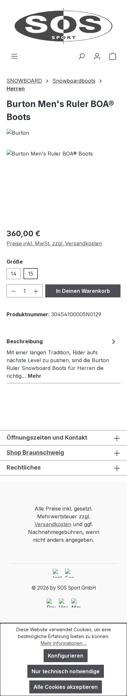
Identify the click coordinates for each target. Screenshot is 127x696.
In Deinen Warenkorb (83, 291)
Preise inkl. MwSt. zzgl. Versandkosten (54, 243)
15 (30, 273)
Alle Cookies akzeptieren (66, 687)
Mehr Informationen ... (64, 643)
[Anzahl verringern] (13, 290)
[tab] (62, 358)
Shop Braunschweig (35, 452)
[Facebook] (69, 573)
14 (14, 273)
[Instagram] (57, 573)
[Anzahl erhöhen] (36, 290)
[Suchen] (81, 55)
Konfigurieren (65, 655)
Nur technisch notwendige (66, 671)
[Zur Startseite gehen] (63, 26)
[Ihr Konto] (97, 55)
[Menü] (14, 55)
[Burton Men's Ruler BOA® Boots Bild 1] (63, 186)
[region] (63, 186)
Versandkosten (53, 524)
